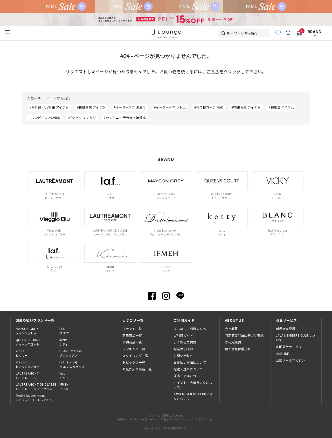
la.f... (64, 330)
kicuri (63, 375)
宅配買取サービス (289, 346)
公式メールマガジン (290, 360)
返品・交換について (188, 376)
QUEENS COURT (28, 342)
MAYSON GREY (27, 330)
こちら (212, 71)
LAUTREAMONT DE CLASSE (36, 386)
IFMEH (63, 386)
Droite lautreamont (34, 397)
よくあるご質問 (185, 342)
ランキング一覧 (133, 349)
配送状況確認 (183, 349)
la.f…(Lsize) (72, 364)
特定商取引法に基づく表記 (244, 335)
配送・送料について (188, 369)
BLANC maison (70, 353)
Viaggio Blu (28, 364)
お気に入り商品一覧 (136, 369)
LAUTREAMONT (27, 375)
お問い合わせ (183, 355)
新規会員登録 (285, 328)
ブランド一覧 (132, 328)
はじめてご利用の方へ (190, 328)
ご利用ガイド (183, 335)
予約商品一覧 (132, 342)
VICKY (22, 353)
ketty (63, 342)
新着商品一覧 (132, 335)
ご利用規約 (233, 342)
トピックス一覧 (133, 362)
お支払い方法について (190, 362)
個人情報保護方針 (238, 349)
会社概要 (231, 328)
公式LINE (282, 353)
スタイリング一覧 (135, 355)
